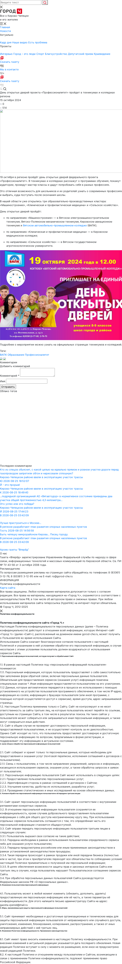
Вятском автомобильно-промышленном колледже (55, 225)
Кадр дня (6, 42)
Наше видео (20, 42)
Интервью (6, 53)
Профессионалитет (37, 354)
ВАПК (3, 354)
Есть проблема (37, 42)
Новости (5, 31)
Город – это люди (24, 53)
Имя (2, 381)
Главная (5, 27)
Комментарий (9, 375)
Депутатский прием (81, 53)
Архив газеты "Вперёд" (14, 549)
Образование (16, 354)
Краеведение (102, 53)
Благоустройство (56, 53)
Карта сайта (7, 587)
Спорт (40, 53)
